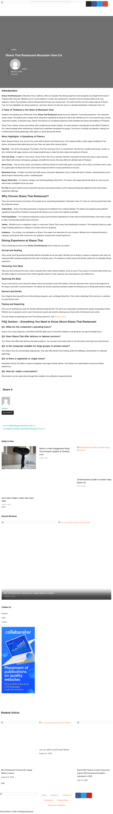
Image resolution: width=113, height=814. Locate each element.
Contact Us (67, 795)
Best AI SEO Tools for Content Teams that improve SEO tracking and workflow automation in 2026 (93, 773)
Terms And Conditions (56, 805)
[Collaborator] (18, 693)
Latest (13, 49)
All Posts (7, 413)
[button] (56, 1)
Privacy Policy (62, 800)
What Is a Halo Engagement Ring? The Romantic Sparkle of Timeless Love (54, 451)
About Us (54, 795)
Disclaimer (48, 800)
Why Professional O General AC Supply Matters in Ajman (29, 593)
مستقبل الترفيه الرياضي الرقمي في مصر (54, 749)
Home (44, 795)
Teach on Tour (60, 317)
